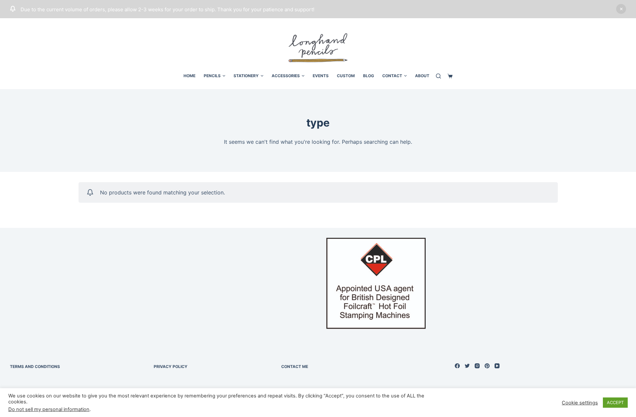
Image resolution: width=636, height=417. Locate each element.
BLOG (368, 75)
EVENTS (321, 75)
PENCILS (212, 75)
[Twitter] (467, 365)
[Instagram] (477, 365)
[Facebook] (457, 365)
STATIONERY (246, 75)
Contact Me (294, 366)
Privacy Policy (170, 366)
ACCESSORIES (286, 75)
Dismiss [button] (621, 9)
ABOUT (422, 75)
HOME (189, 75)
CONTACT (392, 75)
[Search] (438, 76)
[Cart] (450, 76)
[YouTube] (497, 365)
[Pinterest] (487, 365)
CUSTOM (346, 75)
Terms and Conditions (35, 366)
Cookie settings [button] (580, 403)
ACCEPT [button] (615, 402)
